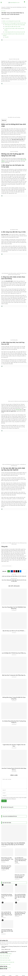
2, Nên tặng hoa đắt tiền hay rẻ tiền (12, 26)
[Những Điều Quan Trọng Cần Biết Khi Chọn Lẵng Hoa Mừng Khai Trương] (14, 687)
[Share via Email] (20, 571)
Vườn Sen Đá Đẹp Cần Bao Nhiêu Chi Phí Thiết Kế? (7, 931)
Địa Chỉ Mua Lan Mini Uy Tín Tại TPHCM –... (14, 630)
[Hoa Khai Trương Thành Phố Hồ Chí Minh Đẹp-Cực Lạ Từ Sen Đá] (14, 758)
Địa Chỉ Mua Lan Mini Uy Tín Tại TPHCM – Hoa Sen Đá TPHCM (7, 859)
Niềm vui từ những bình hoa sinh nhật (11, 21)
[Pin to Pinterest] (14, 571)
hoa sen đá (18, 409)
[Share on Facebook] (12, 571)
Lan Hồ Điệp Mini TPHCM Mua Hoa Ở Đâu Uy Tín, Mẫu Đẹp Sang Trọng (21, 859)
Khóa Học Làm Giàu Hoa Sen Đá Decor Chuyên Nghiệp (6, 867)
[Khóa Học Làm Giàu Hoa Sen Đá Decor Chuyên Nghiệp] (21, 869)
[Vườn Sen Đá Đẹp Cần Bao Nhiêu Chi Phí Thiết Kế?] (7, 924)
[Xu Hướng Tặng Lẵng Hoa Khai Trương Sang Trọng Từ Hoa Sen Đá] (14, 710)
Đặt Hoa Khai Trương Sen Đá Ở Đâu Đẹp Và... (14, 675)
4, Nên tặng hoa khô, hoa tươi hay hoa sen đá (14, 32)
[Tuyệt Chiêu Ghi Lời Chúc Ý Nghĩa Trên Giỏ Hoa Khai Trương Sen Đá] (14, 734)
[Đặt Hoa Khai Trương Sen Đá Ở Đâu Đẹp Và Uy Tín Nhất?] (14, 665)
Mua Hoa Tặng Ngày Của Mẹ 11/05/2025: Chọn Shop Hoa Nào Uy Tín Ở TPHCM (13, 843)
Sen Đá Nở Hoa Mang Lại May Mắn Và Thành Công (6, 896)
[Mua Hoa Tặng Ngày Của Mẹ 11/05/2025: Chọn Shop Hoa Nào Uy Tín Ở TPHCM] (14, 597)
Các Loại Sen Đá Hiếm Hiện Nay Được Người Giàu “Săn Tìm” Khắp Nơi (20, 896)
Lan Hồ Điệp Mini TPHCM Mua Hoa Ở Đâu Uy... (14, 653)
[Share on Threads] (16, 571)
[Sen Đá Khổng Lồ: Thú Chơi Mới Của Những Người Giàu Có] (21, 906)
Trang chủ (3, 7)
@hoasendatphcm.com (5, 967)
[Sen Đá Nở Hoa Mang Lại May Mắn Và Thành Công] (7, 889)
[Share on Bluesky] (18, 571)
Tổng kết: (6, 37)
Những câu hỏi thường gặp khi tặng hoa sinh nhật (14, 23)
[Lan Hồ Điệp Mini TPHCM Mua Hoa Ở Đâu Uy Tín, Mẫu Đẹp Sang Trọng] (14, 642)
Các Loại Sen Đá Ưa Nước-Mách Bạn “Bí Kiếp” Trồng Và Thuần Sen (6, 914)
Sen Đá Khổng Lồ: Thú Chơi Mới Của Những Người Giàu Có (20, 913)
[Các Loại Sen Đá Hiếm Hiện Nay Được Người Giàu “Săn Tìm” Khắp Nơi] (21, 889)
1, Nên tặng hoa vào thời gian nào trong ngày (14, 24)
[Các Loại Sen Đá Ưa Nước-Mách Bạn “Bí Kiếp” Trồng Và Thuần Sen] (7, 906)
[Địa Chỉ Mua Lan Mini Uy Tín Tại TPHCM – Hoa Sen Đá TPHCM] (14, 620)
